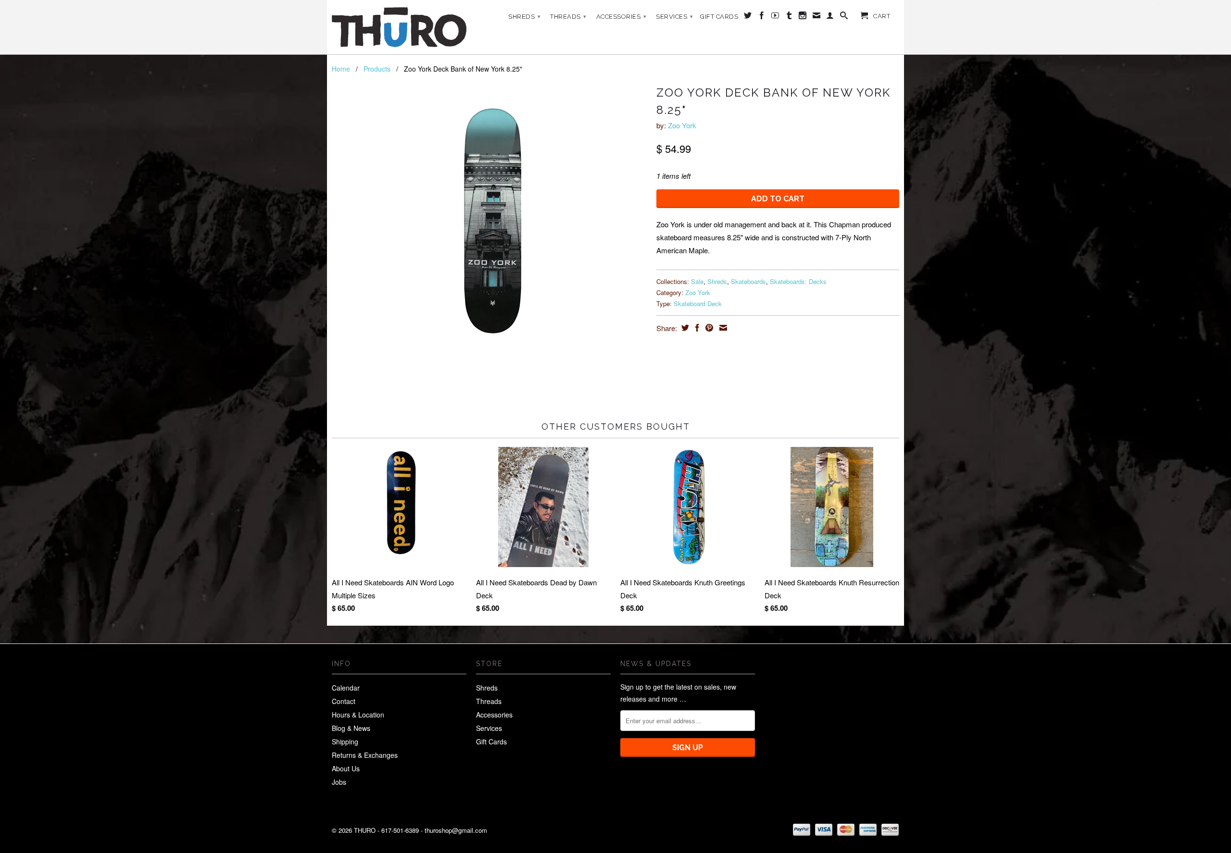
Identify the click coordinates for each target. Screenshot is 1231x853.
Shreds (524, 16)
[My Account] (830, 17)
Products (377, 69)
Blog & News (351, 728)
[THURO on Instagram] (803, 17)
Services (674, 16)
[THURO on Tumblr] (789, 17)
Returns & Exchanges (365, 755)
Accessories (621, 16)
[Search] (844, 17)
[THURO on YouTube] (775, 17)
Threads (568, 16)
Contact (343, 701)
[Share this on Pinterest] (708, 328)
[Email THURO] (817, 17)
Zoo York (682, 125)
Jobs (339, 782)
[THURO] (399, 27)
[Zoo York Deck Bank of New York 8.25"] (489, 226)
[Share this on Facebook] (696, 328)
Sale (697, 281)
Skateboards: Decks (798, 281)
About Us (346, 768)
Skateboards (748, 281)
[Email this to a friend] (722, 328)
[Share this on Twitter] (684, 328)
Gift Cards (719, 16)
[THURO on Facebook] (762, 17)
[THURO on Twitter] (748, 17)
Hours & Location (358, 714)
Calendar (346, 687)
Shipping (345, 741)
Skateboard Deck (698, 303)
